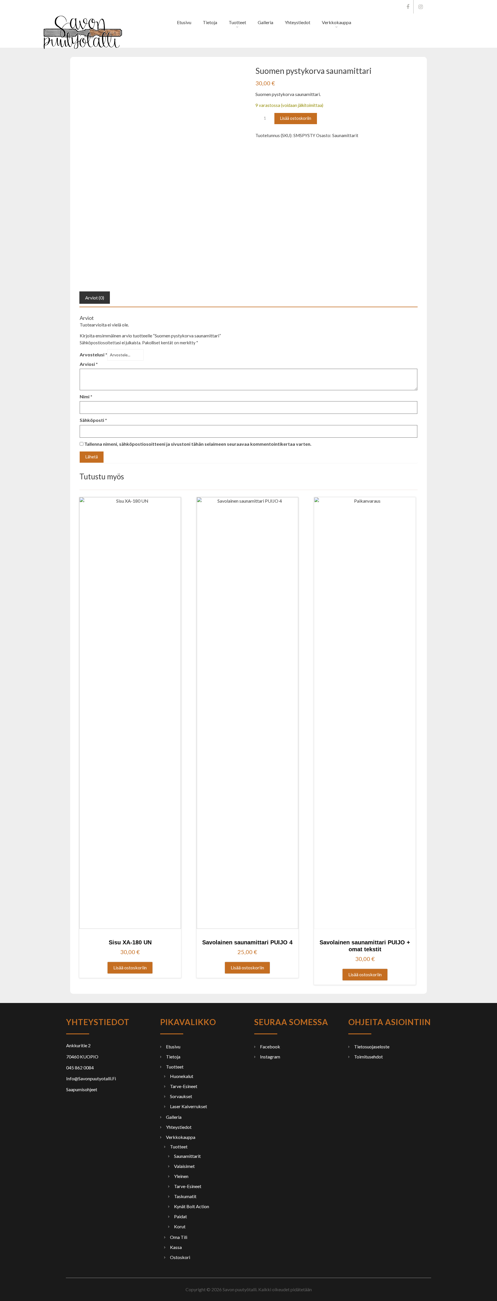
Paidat (180, 1216)
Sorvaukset (181, 1096)
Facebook (270, 1046)
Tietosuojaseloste (371, 1046)
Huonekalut (181, 1076)
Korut (180, 1226)
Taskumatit (185, 1196)
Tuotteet (237, 22)
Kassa (176, 1247)
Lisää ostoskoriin (295, 118)
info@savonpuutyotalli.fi (249, 6)
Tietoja (210, 22)
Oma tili (178, 1237)
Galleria (265, 22)
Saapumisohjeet (81, 1089)
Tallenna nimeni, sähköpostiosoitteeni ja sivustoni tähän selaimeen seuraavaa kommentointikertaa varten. (197, 444)
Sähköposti (93, 420)
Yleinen (181, 1176)
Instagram (270, 1056)
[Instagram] (420, 7)
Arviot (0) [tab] (94, 297)
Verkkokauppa (336, 22)
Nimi (86, 396)
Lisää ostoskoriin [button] (130, 967)
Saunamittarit (345, 135)
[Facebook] (408, 7)
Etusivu (184, 22)
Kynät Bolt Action (191, 1206)
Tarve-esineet (183, 1086)
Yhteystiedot (297, 22)
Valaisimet (184, 1166)
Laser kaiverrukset (188, 1106)
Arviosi (89, 364)
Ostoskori (180, 1257)
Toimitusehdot (368, 1056)
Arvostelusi (93, 354)
